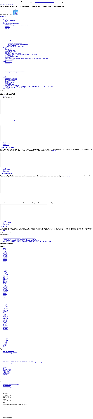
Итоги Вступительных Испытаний (11, 56)
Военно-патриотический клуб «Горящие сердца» (16, 39)
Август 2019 (5, 320)
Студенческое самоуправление (10, 69)
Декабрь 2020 (5, 308)
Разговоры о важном (6, 372)
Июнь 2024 (5, 270)
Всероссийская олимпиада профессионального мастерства (17, 44)
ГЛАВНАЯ (5, 19)
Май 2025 (4, 261)
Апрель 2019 (5, 323)
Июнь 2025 (5, 260)
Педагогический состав (9, 29)
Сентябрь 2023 (5, 279)
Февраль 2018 (5, 336)
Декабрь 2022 (5, 288)
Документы (7, 26)
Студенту (4, 61)
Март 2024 (4, 273)
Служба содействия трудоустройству (11, 72)
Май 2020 (4, 313)
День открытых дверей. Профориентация (10, 363)
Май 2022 (4, 293)
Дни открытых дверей (9, 55)
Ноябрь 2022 (5, 289)
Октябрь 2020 (5, 310)
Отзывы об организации (7, 387)
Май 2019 (4, 322)
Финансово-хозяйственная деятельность (12, 33)
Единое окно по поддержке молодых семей (13, 68)
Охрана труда (7, 21)
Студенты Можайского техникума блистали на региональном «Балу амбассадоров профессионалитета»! (22, 240)
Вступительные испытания (10, 59)
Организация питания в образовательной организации (15, 36)
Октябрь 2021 (5, 299)
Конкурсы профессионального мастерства (14, 43)
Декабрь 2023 (5, 276)
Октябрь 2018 (5, 329)
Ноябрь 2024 (5, 266)
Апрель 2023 (5, 284)
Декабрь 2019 (5, 316)
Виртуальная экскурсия (7, 385)
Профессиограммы (8, 52)
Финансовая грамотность (7, 374)
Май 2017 (4, 345)
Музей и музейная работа (7, 366)
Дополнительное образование (10, 64)
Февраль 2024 (5, 274)
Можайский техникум (7, 116)
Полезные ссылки (8, 83)
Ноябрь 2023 (5, 277)
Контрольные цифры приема (10, 50)
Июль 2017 (5, 343)
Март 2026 (4, 251)
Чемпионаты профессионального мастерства (11, 85)
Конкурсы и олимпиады (9, 41)
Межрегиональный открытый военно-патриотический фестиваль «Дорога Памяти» (20, 120)
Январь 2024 (5, 275)
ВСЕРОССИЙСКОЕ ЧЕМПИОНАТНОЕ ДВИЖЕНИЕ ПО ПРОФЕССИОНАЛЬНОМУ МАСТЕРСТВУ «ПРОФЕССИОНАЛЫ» (29, 86)
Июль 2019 (5, 321)
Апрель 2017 (5, 346)
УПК (6, 76)
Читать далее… (54, 150)
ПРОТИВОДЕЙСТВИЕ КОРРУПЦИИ (12, 20)
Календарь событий (6, 386)
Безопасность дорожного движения (9, 358)
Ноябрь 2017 (5, 339)
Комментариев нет (6, 118)
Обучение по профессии (7, 369)
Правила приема (8, 49)
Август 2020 (5, 312)
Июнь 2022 (5, 292)
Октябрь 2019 (5, 318)
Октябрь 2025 (5, 256)
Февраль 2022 (5, 296)
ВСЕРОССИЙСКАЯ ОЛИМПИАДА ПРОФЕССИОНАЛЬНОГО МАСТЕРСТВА (18, 361)
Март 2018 (4, 335)
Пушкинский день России (6, 173)
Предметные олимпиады (11, 45)
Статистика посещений (7, 388)
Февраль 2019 (5, 325)
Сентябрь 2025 (5, 257)
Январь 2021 (5, 307)
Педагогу (4, 77)
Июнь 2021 (5, 302)
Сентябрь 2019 (5, 319)
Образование (7, 27)
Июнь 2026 (5, 248)
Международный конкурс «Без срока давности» (15, 46)
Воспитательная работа (7, 360)
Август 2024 (5, 269)
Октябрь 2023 (5, 278)
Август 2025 (5, 258)
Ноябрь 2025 (5, 255)
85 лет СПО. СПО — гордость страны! (10, 353)
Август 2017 (5, 342)
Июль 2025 (5, 259)
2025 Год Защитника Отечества (8, 351)
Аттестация (7, 81)
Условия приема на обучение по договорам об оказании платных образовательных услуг (21, 54)
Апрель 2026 (5, 250)
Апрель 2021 (5, 304)
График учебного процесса (10, 73)
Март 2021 (4, 305)
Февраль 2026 (5, 252)
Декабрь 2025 (5, 254)
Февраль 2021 (5, 306)
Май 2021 (4, 303)
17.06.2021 (4, 142)
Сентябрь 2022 (5, 291)
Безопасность (5, 357)
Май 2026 (4, 249)
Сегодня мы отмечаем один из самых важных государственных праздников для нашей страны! (20, 239)
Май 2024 (4, 271)
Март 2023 (4, 285)
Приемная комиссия (8, 48)
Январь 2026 (5, 253)
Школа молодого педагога (9, 82)
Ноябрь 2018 (5, 328)
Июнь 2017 (5, 344)
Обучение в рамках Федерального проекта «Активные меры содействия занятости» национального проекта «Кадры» (26, 58)
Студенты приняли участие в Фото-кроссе (10, 200)
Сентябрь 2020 (5, 311)
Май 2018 (4, 333)
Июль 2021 (5, 301)
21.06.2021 (4, 115)
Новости (4, 22)
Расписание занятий (8, 62)
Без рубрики (5, 117)
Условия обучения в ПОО (9, 57)
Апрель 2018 (5, 334)
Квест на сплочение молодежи (7, 147)
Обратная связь (3, 16)
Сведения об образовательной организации (11, 23)
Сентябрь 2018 (5, 330)
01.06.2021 (4, 194)
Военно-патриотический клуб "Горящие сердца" (11, 359)
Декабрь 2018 (5, 327)
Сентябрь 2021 (5, 300)
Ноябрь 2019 (5, 317)
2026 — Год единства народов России (10, 352)
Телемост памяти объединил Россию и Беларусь (11, 236)
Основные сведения (8, 24)
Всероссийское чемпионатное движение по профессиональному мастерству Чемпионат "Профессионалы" (22, 362)
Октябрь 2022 (5, 290)
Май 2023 (4, 283)
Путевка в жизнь (6, 371)
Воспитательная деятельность (10, 38)
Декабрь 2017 (5, 338)
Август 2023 (5, 280)
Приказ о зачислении (8, 60)
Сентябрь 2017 (5, 341)
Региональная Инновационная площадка (12, 40)
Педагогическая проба (7, 370)
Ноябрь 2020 (5, 309)
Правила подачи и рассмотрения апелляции (13, 53)
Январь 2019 (5, 326)
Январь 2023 (5, 287)
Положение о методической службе (11, 78)
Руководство (7, 28)
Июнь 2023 (5, 282)
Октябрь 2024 (5, 267)
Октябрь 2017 (5, 340)
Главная (4, 96)
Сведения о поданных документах (11, 51)
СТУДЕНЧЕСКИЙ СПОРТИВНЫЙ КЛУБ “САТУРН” (15, 71)
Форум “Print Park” (5, 226)
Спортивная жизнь (6, 373)
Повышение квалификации (10, 80)
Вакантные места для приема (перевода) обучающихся (15, 34)
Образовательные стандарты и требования (12, 37)
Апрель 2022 (5, 294)
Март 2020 (4, 314)
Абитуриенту (5, 47)
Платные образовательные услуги (11, 32)
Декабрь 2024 (5, 265)
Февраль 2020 (5, 315)
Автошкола (7, 75)
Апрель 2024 (5, 272)
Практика (6, 70)
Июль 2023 (5, 281)
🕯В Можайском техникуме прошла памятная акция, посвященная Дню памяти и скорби (19, 238)
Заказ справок (7, 63)
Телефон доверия (8, 67)
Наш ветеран (7, 74)
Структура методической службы (11, 79)
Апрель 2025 (5, 262)
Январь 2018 (5, 337)
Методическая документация (10, 84)
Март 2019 (4, 324)
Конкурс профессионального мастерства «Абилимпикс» (15, 87)
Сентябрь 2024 (5, 268)
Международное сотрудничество (11, 35)
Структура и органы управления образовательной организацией (16, 25)
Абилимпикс (9, 42)
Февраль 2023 (5, 286)
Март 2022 (4, 295)
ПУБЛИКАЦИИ (6, 88)
